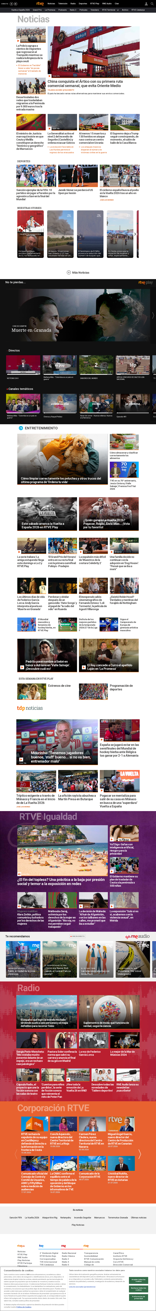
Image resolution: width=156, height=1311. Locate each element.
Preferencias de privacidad (138, 1297)
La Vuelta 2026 (32, 1217)
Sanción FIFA (16, 1217)
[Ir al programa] (78, 315)
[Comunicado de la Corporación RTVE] (92, 1168)
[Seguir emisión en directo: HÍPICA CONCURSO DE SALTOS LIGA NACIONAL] (133, 368)
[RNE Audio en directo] (16, 3)
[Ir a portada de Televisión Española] (50, 1246)
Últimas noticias (138, 1217)
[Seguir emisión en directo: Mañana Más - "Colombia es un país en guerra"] (60, 368)
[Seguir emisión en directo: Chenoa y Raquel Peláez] (60, 407)
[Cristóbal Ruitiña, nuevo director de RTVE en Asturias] (121, 1170)
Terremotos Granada (118, 1217)
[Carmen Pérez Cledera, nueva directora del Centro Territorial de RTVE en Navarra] (92, 1134)
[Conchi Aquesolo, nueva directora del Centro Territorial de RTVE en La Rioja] (63, 1132)
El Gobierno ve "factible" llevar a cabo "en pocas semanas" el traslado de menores (29, 69)
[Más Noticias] (78, 272)
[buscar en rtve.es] (152, 3)
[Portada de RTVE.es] (40, 4)
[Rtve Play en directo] (11, 3)
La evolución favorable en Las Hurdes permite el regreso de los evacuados (62, 150)
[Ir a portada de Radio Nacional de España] (72, 1246)
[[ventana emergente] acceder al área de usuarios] (146, 3)
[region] (78, 1289)
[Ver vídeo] (23, 958)
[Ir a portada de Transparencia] (111, 1246)
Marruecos (99, 1217)
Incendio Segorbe (82, 1217)
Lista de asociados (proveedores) (82, 1287)
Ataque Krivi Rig (49, 1217)
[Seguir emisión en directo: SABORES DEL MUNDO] (96, 368)
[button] (3, 315)
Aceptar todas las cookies (138, 1280)
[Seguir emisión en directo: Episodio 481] (133, 407)
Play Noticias (78, 1225)
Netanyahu (65, 1217)
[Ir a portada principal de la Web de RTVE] (27, 1246)
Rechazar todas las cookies (138, 1289)
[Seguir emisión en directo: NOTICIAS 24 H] (23, 368)
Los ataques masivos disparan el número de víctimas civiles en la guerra (94, 150)
